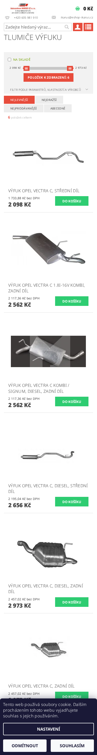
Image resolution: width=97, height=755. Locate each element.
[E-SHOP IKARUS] (24, 6)
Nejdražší (49, 100)
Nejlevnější (19, 100)
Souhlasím (72, 746)
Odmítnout (25, 746)
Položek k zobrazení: (48, 77)
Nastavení (48, 729)
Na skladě (22, 59)
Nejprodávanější (23, 108)
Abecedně (57, 108)
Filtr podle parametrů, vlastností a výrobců (46, 90)
